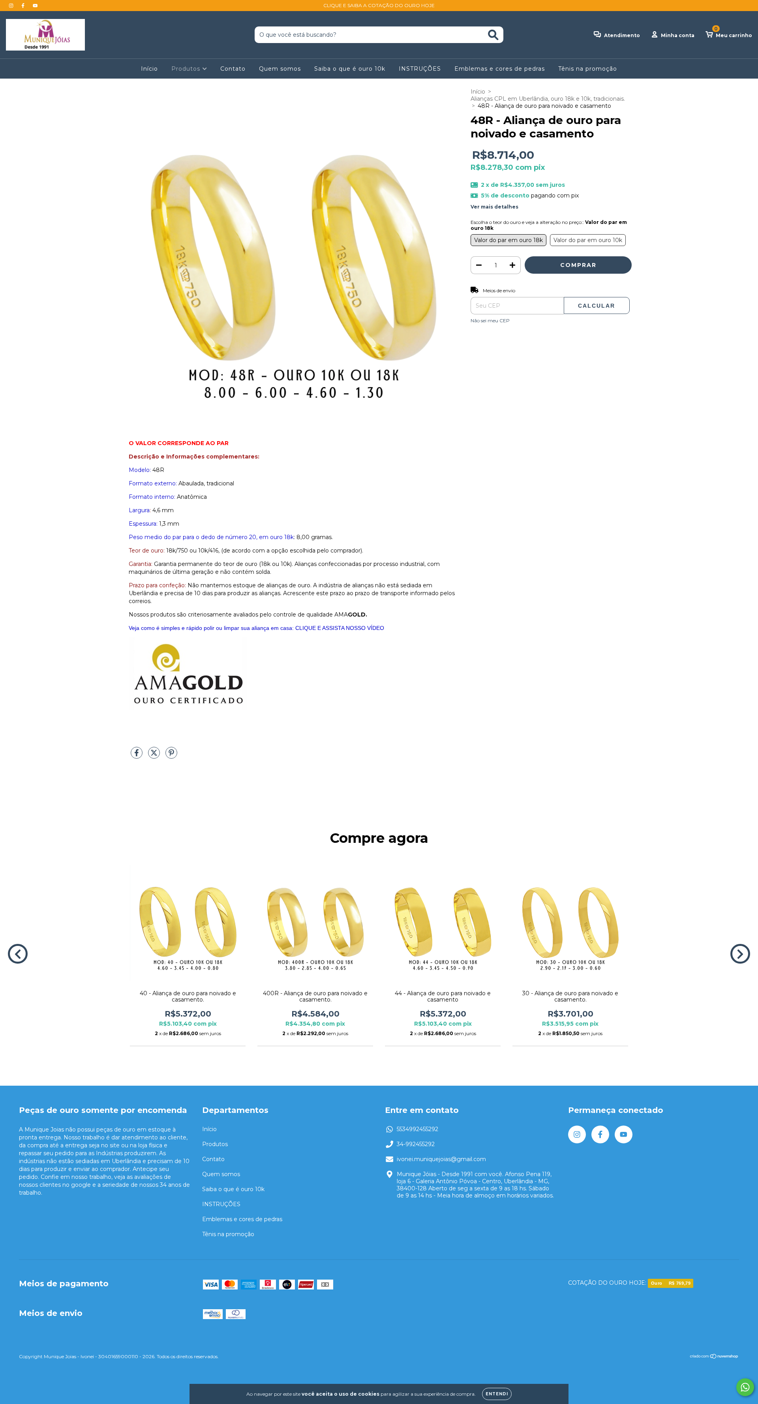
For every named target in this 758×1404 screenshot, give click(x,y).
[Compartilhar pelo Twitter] (154, 755)
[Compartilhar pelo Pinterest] (171, 755)
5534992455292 (417, 1129)
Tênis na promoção (587, 68)
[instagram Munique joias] (12, 5)
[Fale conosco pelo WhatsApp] (745, 1387)
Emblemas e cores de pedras (499, 68)
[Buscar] (493, 35)
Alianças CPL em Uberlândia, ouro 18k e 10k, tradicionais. (548, 98)
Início (149, 68)
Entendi (497, 1393)
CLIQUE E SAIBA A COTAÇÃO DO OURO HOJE (379, 5)
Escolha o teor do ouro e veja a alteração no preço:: (549, 225)
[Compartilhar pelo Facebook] (137, 755)
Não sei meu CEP (490, 320)
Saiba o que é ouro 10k (349, 68)
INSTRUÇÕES (420, 68)
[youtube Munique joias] (35, 5)
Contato (233, 68)
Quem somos (280, 68)
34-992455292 (416, 1144)
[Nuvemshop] (714, 1357)
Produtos (186, 68)
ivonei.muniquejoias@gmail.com (441, 1159)
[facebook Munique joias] (24, 5)
